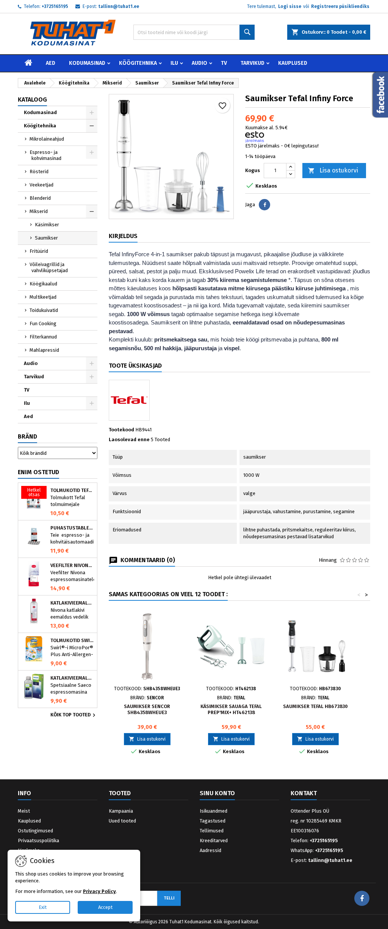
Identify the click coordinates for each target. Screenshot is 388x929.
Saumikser (46, 238)
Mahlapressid (44, 350)
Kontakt (304, 793)
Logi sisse (289, 6)
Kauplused (292, 63)
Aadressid (210, 850)
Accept (105, 907)
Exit (43, 907)
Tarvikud (252, 63)
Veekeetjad (41, 185)
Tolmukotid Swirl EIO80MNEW (72, 640)
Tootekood (121, 429)
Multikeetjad (43, 297)
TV (224, 63)
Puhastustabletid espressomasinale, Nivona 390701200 (72, 528)
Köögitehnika (138, 63)
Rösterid (39, 171)
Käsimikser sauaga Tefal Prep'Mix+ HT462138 (231, 709)
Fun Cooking (43, 323)
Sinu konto (217, 793)
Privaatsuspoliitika (38, 840)
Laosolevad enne (129, 439)
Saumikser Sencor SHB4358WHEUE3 (147, 709)
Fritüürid (39, 251)
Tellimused (212, 830)
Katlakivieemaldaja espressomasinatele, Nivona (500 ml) (72, 603)
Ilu (174, 63)
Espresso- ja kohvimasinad (45, 155)
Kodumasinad (87, 63)
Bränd (27, 436)
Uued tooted (122, 821)
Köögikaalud (43, 284)
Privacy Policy (99, 891)
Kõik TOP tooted (73, 715)
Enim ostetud (38, 472)
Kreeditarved (214, 840)
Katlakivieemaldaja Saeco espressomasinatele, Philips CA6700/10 (72, 678)
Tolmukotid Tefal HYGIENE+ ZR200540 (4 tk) (72, 490)
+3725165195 (55, 6)
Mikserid (39, 211)
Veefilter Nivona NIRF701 (72, 565)
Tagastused (212, 821)
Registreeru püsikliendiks (340, 6)
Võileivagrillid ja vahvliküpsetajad (49, 267)
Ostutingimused (35, 830)
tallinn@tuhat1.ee (118, 6)
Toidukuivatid (44, 310)
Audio (199, 63)
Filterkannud (43, 337)
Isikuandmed (213, 811)
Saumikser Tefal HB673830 (315, 706)
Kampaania (121, 811)
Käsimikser (47, 224)
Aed (50, 63)
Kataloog (32, 99)
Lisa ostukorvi (333, 170)
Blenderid (40, 198)
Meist (24, 811)
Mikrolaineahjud (47, 139)
